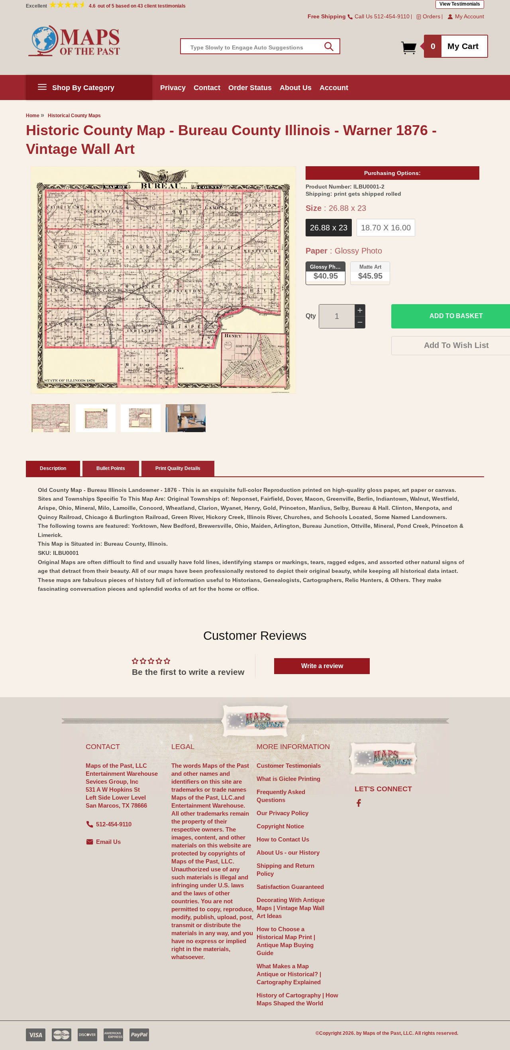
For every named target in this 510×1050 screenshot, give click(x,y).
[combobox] (260, 46)
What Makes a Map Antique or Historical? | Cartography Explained (289, 974)
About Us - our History (288, 852)
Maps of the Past (382, 1033)
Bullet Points (110, 468)
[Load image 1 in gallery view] (51, 418)
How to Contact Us (283, 839)
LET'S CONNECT (383, 789)
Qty (311, 316)
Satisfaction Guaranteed (290, 886)
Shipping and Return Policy (285, 869)
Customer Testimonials (289, 765)
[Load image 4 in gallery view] (186, 418)
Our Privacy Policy (282, 813)
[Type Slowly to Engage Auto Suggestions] (329, 46)
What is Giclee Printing (288, 778)
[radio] (329, 227)
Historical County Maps (74, 115)
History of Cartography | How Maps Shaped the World (297, 999)
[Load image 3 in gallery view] (141, 418)
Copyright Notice (280, 826)
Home (32, 115)
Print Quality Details (177, 468)
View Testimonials (459, 4)
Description (53, 468)
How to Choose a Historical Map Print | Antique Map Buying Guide (286, 941)
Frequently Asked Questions (281, 795)
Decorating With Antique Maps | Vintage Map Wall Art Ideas (291, 908)
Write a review (322, 666)
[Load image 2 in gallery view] (96, 418)
